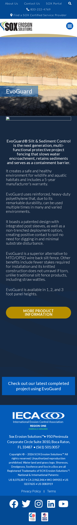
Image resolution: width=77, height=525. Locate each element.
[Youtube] (63, 504)
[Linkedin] (51, 504)
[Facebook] (14, 504)
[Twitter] (26, 504)
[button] (70, 3)
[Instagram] (38, 504)
